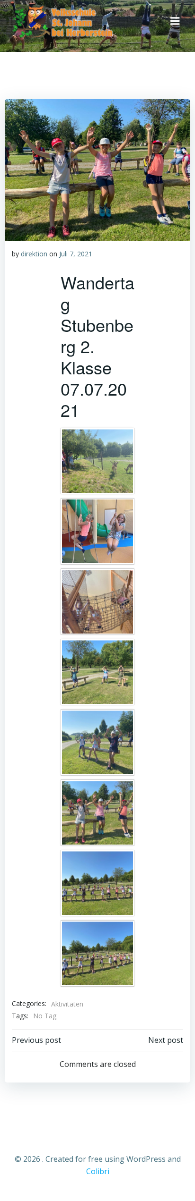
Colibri (97, 1171)
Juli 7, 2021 (75, 253)
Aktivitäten (67, 1003)
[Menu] (175, 21)
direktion (34, 253)
